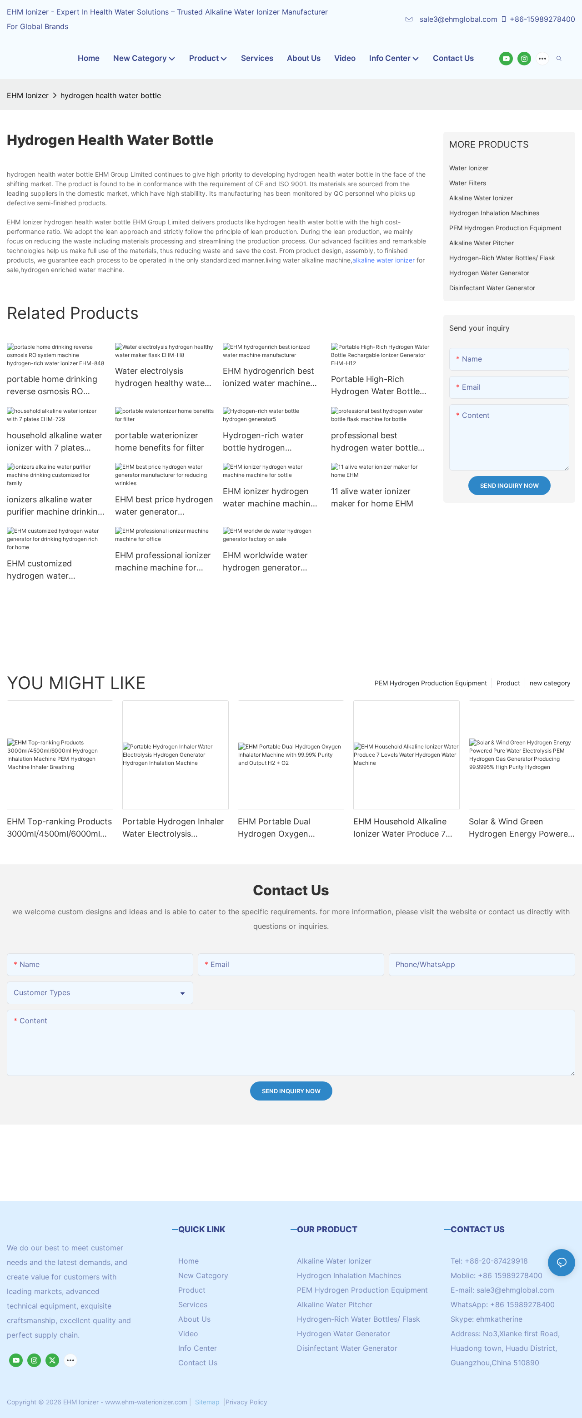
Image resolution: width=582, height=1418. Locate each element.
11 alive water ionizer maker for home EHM (372, 497)
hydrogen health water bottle (110, 95)
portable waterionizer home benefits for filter (159, 441)
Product (508, 683)
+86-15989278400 (542, 19)
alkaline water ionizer (383, 260)
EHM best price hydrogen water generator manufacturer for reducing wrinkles (164, 506)
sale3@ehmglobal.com (457, 19)
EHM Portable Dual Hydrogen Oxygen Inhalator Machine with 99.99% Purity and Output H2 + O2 (287, 828)
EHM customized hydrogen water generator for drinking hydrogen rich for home (53, 570)
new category (550, 683)
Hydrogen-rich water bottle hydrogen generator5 (263, 442)
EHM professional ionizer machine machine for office (163, 562)
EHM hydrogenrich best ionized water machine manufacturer (268, 377)
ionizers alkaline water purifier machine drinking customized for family (55, 506)
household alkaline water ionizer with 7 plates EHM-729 (54, 442)
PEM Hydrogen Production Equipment (431, 683)
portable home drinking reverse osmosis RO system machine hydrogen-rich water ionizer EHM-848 (52, 385)
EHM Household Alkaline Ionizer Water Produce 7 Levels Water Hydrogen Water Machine (400, 828)
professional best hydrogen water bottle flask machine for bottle (377, 442)
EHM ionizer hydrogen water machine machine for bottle (269, 498)
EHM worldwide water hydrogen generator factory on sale (265, 562)
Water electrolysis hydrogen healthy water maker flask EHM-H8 (161, 377)
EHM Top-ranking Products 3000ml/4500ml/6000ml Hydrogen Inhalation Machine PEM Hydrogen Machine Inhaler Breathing (59, 828)
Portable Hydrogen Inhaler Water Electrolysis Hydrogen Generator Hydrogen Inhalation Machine (173, 828)
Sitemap (207, 1402)
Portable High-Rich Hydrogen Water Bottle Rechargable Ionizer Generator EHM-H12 (375, 385)
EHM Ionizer (28, 95)
